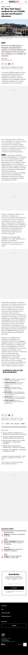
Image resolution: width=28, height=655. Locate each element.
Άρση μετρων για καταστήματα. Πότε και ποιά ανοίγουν (14, 384)
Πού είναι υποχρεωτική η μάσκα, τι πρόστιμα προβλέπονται (13, 402)
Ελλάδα (3, 6)
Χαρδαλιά (13, 346)
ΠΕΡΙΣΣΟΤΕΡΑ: (4, 430)
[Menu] (2, 1)
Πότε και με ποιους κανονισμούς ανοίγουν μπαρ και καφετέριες (13, 389)
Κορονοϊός (17, 423)
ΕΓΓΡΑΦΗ (14, 625)
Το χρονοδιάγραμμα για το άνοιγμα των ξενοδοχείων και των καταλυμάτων (14, 393)
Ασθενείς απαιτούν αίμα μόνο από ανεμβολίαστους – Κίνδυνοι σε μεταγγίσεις (14, 446)
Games (7, 462)
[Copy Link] (12, 64)
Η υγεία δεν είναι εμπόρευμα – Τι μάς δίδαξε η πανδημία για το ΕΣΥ (14, 450)
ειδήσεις (11, 457)
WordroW (7, 463)
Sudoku (3, 463)
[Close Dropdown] (26, 605)
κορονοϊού (13, 77)
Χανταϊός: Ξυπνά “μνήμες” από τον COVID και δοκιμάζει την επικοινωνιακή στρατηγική (14, 442)
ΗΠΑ (12, 423)
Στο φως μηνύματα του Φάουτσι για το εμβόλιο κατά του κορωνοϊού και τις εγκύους (15, 433)
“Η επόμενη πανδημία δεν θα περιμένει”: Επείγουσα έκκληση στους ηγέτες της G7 (13, 437)
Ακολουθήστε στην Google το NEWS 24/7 (11, 456)
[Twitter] (6, 64)
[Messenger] (9, 64)
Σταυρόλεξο (20, 462)
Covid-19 (8, 6)
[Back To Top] (25, 644)
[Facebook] (2, 64)
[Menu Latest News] (26, 1)
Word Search (14, 463)
